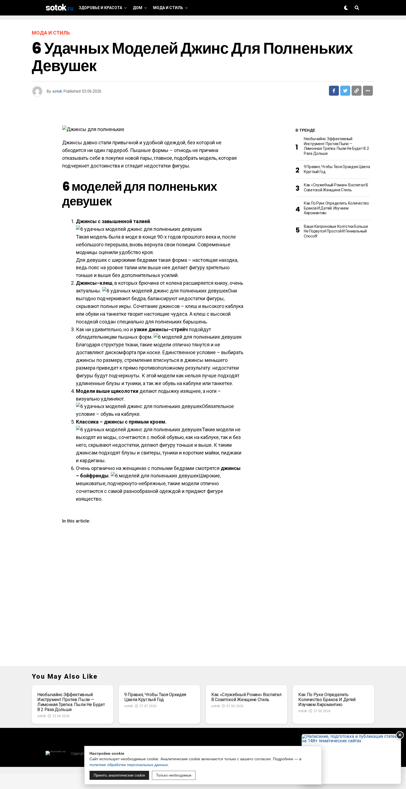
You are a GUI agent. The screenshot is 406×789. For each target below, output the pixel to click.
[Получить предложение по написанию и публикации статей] (351, 759)
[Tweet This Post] (345, 91)
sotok (57, 91)
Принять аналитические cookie (119, 775)
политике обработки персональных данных (128, 764)
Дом (137, 8)
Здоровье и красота (100, 8)
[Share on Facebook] (334, 91)
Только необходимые (173, 775)
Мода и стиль (168, 8)
